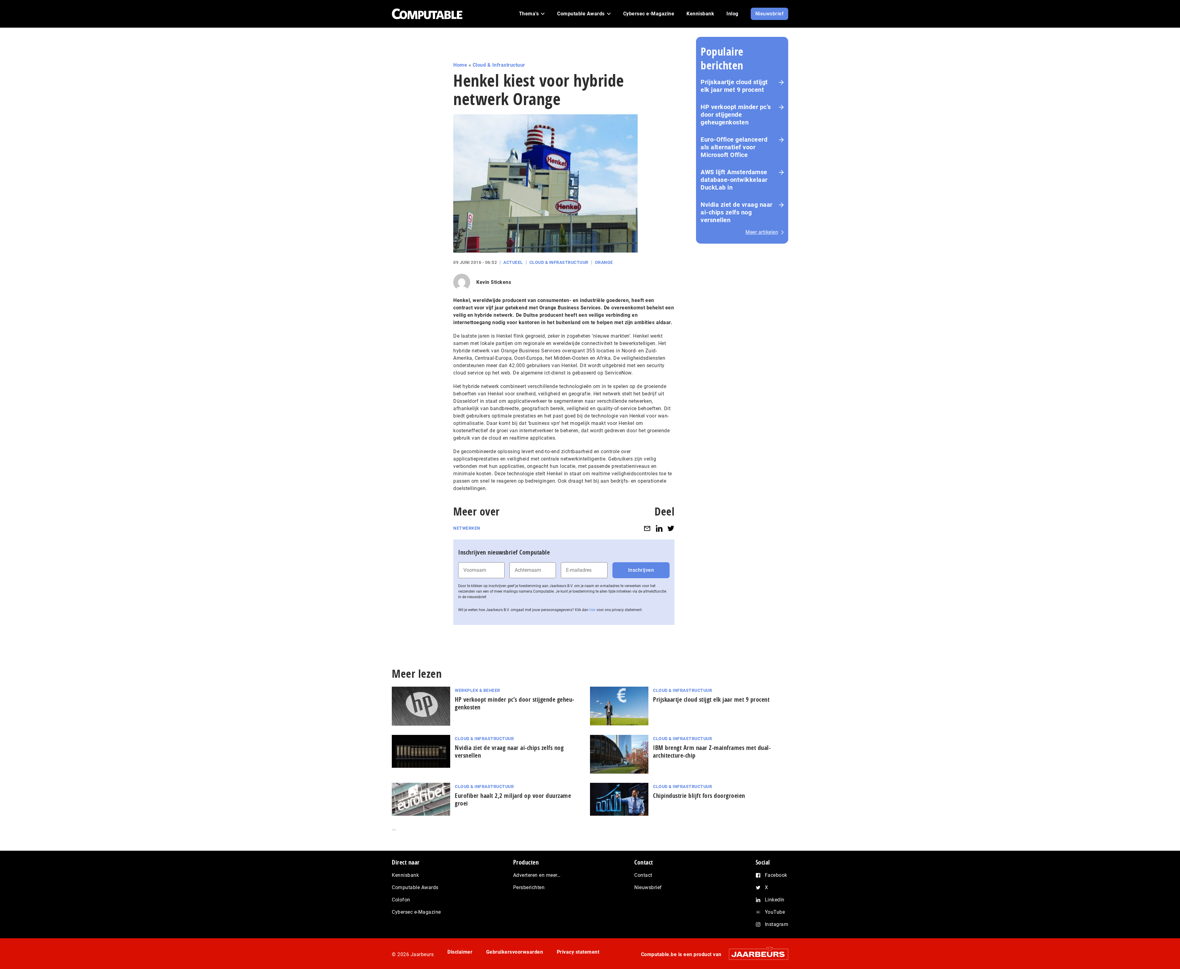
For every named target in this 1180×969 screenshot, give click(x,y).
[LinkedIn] (659, 528)
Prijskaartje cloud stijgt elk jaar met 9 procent (734, 85)
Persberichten (529, 887)
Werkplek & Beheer (477, 690)
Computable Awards (415, 887)
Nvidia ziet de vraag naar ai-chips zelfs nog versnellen (737, 212)
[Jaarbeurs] (755, 954)
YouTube (775, 912)
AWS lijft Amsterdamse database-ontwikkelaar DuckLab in (734, 179)
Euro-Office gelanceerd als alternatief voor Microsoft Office (734, 147)
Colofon (401, 900)
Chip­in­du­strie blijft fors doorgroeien (699, 795)
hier (592, 610)
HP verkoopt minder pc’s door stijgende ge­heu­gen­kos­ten (514, 703)
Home (460, 65)
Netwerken (466, 528)
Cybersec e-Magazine (416, 912)
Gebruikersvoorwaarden (514, 952)
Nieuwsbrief (648, 887)
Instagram (777, 924)
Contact (643, 875)
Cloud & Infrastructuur (499, 65)
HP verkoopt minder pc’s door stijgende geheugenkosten (736, 114)
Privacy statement (578, 952)
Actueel (513, 262)
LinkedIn (775, 900)
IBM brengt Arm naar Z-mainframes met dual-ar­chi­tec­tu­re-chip (712, 751)
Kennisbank (405, 875)
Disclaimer (459, 952)
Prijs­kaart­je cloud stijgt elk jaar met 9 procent (711, 699)
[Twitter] (671, 528)
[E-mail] (647, 528)
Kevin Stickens (493, 282)
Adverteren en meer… (537, 875)
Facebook (776, 875)
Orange (604, 262)
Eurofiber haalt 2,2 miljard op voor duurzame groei (513, 799)
